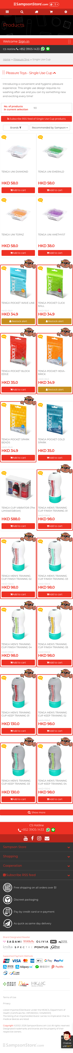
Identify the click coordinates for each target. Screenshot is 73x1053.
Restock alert (19, 321)
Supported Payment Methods (18, 956)
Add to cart (19, 190)
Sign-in (24, 41)
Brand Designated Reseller (16, 937)
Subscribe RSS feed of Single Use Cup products (38, 118)
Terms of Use (9, 997)
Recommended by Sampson (49, 127)
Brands (14, 127)
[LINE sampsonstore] (48, 48)
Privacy (6, 1003)
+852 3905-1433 (29, 49)
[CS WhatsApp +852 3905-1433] (43, 48)
